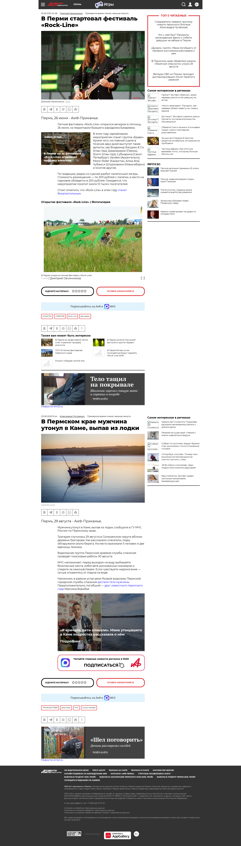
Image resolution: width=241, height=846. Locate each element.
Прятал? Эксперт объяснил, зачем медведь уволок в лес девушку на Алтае (178, 97)
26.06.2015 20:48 (49, 13)
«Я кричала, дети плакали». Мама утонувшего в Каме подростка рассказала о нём (101, 632)
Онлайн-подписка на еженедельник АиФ (85, 774)
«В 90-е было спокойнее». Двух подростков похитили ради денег (178, 466)
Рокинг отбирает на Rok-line (69, 361)
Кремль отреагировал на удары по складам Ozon (178, 212)
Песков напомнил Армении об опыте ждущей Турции (180, 169)
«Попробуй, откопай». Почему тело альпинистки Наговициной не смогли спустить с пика (179, 457)
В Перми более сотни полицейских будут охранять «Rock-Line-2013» (122, 353)
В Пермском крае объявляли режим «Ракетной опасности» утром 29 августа (173, 64)
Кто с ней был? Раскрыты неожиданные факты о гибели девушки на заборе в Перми (173, 38)
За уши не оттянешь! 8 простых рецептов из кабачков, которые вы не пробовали (180, 141)
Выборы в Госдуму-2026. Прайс (80, 777)
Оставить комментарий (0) (120, 291)
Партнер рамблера (92, 834)
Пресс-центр (98, 770)
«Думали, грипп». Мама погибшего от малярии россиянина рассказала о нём (173, 51)
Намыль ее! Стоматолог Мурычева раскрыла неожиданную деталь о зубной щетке (179, 424)
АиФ (67, 101)
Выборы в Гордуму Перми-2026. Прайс (176, 777)
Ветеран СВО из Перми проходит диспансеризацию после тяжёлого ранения (173, 77)
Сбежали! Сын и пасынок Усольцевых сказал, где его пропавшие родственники (180, 130)
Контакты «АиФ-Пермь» (122, 774)
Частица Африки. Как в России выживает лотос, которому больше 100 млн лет (179, 151)
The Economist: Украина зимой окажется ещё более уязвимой (176, 191)
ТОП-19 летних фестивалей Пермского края (68, 351)
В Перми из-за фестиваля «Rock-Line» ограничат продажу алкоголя (72, 342)
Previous (48, 234)
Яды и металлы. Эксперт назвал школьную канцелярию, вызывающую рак (177, 478)
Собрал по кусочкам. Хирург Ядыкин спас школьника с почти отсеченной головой (180, 446)
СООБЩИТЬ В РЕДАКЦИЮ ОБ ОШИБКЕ (82, 780)
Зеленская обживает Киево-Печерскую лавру (175, 202)
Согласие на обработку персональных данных (84, 808)
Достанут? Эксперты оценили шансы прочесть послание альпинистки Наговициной (180, 119)
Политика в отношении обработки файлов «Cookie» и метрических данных (96, 813)
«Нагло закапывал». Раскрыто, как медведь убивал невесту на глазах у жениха (179, 108)
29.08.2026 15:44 (49, 416)
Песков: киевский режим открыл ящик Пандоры (177, 180)
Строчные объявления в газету (154, 774)
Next (138, 234)
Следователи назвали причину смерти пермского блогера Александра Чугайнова (173, 24)
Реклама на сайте (118, 770)
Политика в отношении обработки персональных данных (89, 810)
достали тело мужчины (113, 582)
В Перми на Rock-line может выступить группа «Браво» (121, 341)
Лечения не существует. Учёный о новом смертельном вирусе (178, 434)
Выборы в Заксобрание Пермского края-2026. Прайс (126, 777)
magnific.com (48, 504)
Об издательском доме (76, 770)
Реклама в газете (140, 770)
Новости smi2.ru (52, 406)
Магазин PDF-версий (163, 770)
